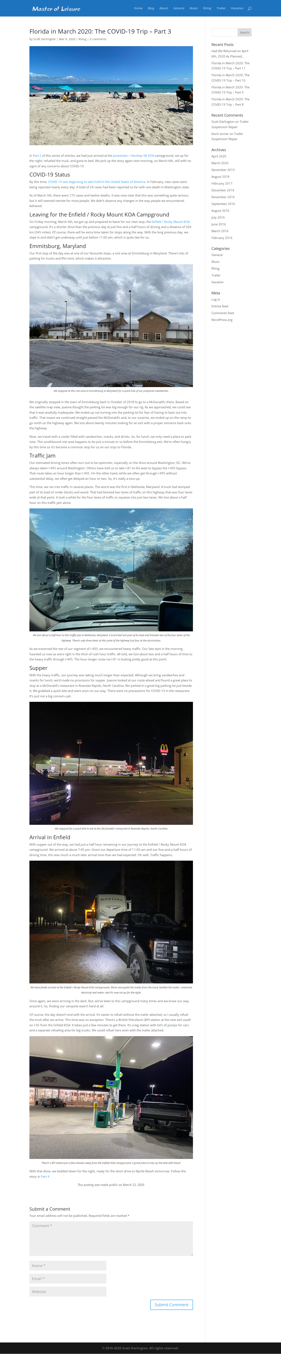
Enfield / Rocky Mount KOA (171, 222)
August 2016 (220, 210)
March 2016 (220, 231)
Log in (215, 299)
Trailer (221, 8)
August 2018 (220, 176)
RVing (207, 8)
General (178, 8)
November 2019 (223, 170)
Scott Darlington (45, 39)
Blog (151, 8)
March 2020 (220, 163)
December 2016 (222, 190)
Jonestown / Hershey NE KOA (133, 155)
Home (138, 8)
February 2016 (221, 238)
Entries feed (219, 306)
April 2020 (218, 156)
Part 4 (45, 1176)
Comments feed (222, 313)
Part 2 (37, 155)
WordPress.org (221, 320)
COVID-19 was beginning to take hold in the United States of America (96, 182)
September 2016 (223, 204)
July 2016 (218, 217)
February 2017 (221, 183)
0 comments (98, 39)
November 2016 (223, 197)
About (163, 8)
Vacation (237, 8)
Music (194, 8)
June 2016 (218, 224)
